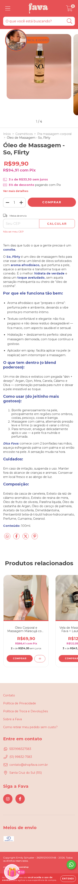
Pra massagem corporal (54, 134)
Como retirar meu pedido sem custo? (30, 727)
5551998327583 (20, 749)
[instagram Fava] (7, 799)
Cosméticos (24, 134)
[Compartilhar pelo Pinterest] (35, 538)
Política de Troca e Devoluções (25, 711)
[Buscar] (69, 21)
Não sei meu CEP (13, 231)
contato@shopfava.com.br (28, 765)
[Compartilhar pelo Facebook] (16, 538)
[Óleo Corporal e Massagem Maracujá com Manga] (39, 658)
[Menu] (7, 8)
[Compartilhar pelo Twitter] (26, 538)
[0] (69, 9)
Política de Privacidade (19, 703)
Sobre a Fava (12, 719)
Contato (9, 695)
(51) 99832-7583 (20, 757)
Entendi (68, 878)
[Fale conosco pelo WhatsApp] (71, 864)
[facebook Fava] (20, 799)
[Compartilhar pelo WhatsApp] (7, 536)
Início (7, 134)
